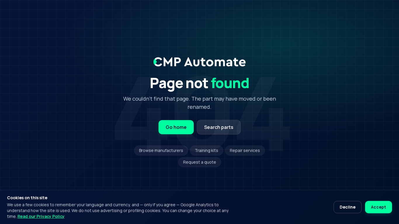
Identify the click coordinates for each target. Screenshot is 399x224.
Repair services (245, 150)
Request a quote (199, 162)
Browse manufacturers (161, 150)
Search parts (218, 127)
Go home (176, 127)
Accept (378, 207)
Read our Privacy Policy (41, 216)
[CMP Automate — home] (199, 61)
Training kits (206, 150)
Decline (347, 207)
